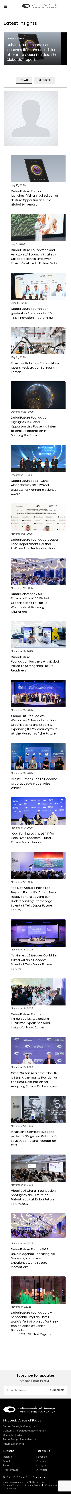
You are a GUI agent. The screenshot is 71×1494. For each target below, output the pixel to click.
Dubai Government (13, 1482)
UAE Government (36, 1482)
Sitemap (11, 1489)
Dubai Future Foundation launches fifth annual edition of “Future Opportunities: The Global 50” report (34, 197)
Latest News (15, 39)
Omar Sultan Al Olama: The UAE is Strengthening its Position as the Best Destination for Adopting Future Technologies (34, 1079)
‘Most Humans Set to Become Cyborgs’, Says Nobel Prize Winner (34, 783)
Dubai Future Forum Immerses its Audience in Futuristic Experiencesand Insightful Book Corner (30, 1020)
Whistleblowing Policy (56, 1485)
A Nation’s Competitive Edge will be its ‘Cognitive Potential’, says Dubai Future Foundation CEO (34, 1138)
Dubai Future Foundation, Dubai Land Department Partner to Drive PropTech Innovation (34, 544)
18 (29, 1334)
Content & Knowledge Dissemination (24, 1430)
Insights (7, 1457)
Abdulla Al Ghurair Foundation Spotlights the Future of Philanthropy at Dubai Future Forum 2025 (33, 1197)
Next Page (42, 1334)
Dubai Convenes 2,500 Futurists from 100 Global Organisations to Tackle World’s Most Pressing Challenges (30, 602)
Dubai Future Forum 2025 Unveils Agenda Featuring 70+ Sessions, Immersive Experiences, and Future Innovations (33, 1258)
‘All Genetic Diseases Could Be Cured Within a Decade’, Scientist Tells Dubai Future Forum (34, 962)
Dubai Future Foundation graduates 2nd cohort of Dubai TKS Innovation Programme (34, 313)
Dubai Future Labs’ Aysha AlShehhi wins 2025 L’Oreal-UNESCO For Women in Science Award (33, 487)
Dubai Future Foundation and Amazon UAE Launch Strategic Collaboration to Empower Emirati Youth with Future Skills (34, 256)
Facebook (42, 1457)
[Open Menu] (5, 6)
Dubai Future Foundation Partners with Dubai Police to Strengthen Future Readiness (35, 663)
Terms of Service (12, 1485)
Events (7, 1465)
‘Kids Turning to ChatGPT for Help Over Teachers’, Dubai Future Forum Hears (32, 838)
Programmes (10, 1470)
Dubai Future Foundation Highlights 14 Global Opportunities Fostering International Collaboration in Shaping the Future (34, 426)
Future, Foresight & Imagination (21, 1426)
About (6, 1461)
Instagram (42, 1465)
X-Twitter (41, 1470)
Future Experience (13, 1444)
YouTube (41, 1461)
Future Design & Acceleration (20, 1439)
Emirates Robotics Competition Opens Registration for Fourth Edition (35, 367)
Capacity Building (13, 1435)
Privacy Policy (32, 1485)
